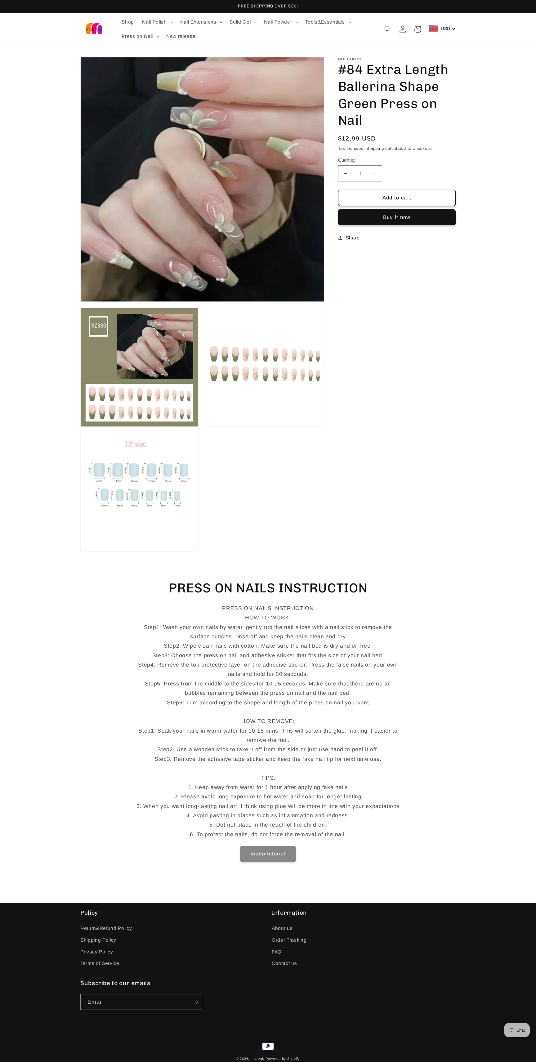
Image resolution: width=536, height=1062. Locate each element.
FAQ (277, 951)
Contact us (284, 963)
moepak (257, 1058)
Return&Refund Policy (106, 928)
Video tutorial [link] (267, 853)
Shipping (375, 148)
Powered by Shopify (283, 1058)
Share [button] (353, 237)
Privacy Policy (96, 951)
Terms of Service (99, 963)
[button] (157, 22)
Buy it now (396, 217)
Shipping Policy (98, 940)
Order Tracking (289, 940)
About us (282, 928)
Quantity (347, 160)
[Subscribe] (195, 1002)
